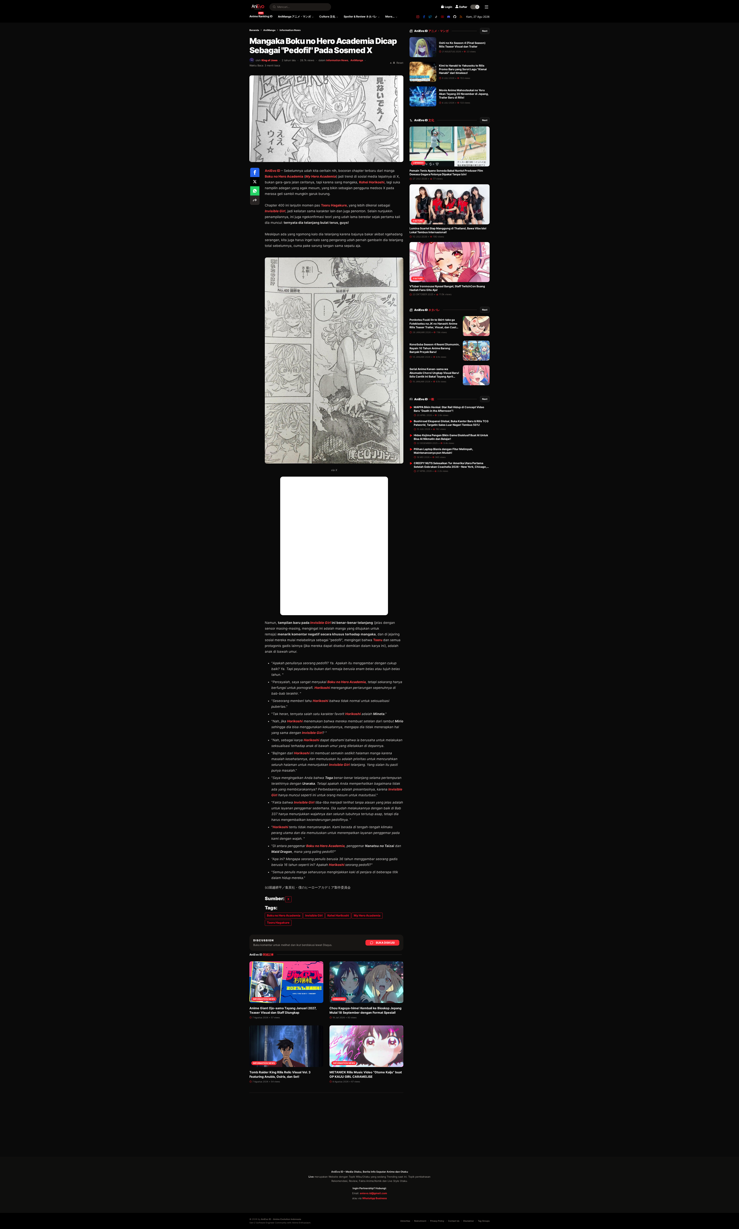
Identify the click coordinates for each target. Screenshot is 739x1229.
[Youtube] (442, 16)
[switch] (475, 7)
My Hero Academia (320, 176)
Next (484, 30)
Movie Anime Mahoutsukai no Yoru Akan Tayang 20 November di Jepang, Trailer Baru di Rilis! (464, 94)
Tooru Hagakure (334, 205)
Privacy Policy (437, 1221)
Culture (418, 221)
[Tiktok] (436, 16)
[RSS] (460, 16)
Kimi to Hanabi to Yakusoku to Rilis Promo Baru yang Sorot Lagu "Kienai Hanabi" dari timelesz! (463, 69)
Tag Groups (484, 1221)
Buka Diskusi (385, 942)
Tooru (378, 640)
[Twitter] (430, 16)
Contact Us (453, 1221)
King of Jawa (270, 60)
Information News (290, 30)
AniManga (269, 30)
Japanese (418, 163)
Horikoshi (322, 688)
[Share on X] (254, 181)
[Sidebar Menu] (486, 7)
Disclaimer (468, 1221)
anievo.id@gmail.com (373, 1193)
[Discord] (448, 16)
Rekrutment (420, 1221)
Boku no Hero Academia (284, 176)
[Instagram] (417, 16)
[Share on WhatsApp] (254, 191)
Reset (399, 62)
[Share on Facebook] (254, 172)
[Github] (454, 16)
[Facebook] (424, 16)
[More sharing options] (254, 200)
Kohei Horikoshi (372, 182)
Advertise (405, 1221)
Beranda (254, 30)
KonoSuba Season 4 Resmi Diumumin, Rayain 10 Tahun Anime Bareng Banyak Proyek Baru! (435, 348)
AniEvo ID (431, 31)
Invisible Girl (275, 211)
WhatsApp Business (374, 1198)
